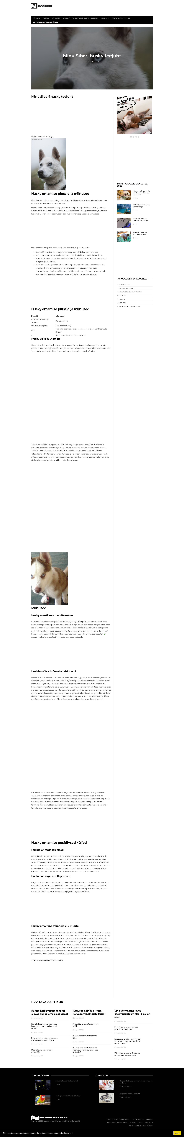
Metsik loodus (57, 960)
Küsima (133, 1122)
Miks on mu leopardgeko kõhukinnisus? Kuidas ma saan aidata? (141, 193)
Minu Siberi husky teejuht (70, 1121)
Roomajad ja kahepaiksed (117, 1122)
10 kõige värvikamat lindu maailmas (68, 1096)
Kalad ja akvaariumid (121, 18)
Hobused (56, 18)
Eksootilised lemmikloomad (118, 1119)
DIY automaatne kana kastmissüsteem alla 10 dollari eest (132, 1013)
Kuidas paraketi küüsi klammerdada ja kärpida (141, 220)
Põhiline (36, 18)
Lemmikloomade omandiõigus (45, 22)
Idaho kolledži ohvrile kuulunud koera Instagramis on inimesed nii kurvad (44, 1026)
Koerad (66, 18)
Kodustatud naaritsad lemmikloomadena (140, 233)
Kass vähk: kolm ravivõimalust (130, 1094)
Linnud (46, 18)
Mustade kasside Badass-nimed (67, 1081)
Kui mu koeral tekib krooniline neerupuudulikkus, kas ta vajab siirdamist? (85, 1050)
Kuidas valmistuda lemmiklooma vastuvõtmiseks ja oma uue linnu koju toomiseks (127, 1041)
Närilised (47, 960)
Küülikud (105, 18)
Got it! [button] (177, 1133)
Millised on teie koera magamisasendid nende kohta (132, 120)
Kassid (140, 1122)
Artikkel (122, 295)
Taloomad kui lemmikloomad (85, 18)
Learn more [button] (68, 1133)
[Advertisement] (71, 118)
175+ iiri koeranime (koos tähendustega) (141, 206)
